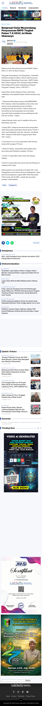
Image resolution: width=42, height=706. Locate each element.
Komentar (36, 243)
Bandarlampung (8, 380)
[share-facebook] (3, 243)
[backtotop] (21, 701)
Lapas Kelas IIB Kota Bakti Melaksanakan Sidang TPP (19, 282)
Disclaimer (21, 696)
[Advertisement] (21, 333)
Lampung (6, 405)
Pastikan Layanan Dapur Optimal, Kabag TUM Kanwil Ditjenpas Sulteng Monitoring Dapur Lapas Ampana (20, 311)
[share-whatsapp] (12, 243)
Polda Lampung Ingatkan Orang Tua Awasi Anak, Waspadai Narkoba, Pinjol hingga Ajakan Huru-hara (21, 302)
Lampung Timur (8, 393)
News (4, 185)
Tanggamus (13, 185)
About (8, 696)
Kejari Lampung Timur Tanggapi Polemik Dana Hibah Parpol (13, 396)
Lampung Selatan (9, 368)
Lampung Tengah (9, 355)
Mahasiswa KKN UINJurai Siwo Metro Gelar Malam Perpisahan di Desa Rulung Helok (15, 372)
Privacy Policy (30, 696)
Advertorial (22, 8)
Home (3, 24)
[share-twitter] (7, 243)
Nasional (13, 8)
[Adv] (21, 463)
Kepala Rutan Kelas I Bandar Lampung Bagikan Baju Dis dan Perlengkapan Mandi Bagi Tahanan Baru (14, 409)
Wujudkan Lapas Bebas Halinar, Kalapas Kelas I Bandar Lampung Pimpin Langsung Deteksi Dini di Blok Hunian (20, 273)
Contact (14, 696)
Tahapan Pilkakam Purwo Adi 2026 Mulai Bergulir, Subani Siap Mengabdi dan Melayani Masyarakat (15, 359)
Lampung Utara (33, 8)
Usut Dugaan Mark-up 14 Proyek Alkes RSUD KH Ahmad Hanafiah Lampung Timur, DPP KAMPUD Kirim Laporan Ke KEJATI (15, 384)
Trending (5, 8)
